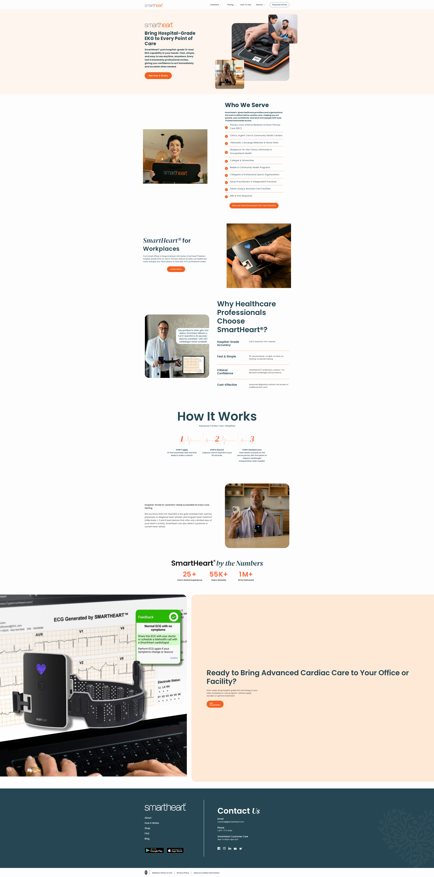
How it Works (152, 823)
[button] (216, 4)
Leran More (176, 269)
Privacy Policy (183, 873)
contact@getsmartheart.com (231, 822)
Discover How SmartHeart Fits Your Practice (254, 205)
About (148, 817)
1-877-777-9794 (225, 830)
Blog (147, 838)
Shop (147, 828)
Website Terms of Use (162, 873)
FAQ (147, 833)
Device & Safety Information (207, 873)
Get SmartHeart (215, 704)
